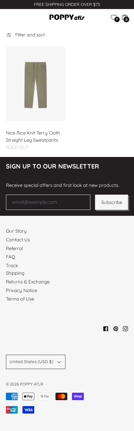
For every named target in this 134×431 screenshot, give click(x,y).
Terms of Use (20, 299)
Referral (14, 248)
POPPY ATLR (31, 383)
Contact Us (18, 240)
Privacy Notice (21, 290)
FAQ (10, 257)
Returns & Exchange (28, 282)
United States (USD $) (31, 361)
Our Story (16, 231)
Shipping (15, 273)
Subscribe (111, 202)
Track (12, 265)
